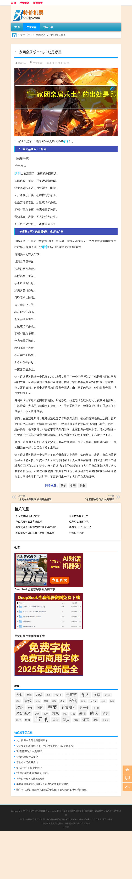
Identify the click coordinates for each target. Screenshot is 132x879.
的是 (105, 713)
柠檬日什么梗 (76, 532)
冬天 (85, 694)
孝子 (66, 141)
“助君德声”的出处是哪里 (29, 751)
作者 (48, 695)
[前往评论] (126, 778)
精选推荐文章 (77, 811)
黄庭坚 (105, 720)
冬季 (97, 694)
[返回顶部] (126, 786)
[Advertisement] (66, 855)
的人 (94, 713)
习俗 (39, 694)
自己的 (41, 719)
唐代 (28, 700)
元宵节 (71, 694)
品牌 (18, 701)
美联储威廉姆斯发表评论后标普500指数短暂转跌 (42, 784)
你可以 (58, 695)
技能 (112, 701)
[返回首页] (126, 769)
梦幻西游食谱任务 (79, 515)
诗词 (76, 720)
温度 (46, 713)
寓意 (83, 701)
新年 (30, 707)
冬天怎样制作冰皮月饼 (28, 515)
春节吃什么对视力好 (80, 527)
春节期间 (68, 707)
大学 (38, 701)
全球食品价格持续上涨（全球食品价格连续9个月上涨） (45, 745)
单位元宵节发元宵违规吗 (29, 521)
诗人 (66, 719)
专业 (19, 694)
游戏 (55, 713)
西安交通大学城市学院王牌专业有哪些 (36, 527)
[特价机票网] (29, 6)
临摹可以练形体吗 (79, 521)
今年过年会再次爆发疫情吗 (30, 778)
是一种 (96, 707)
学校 (46, 701)
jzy (24, 63)
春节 (52, 706)
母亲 (45, 247)
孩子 (62, 701)
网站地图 (89, 811)
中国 (29, 695)
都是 (96, 720)
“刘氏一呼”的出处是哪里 (29, 767)
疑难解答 (99, 811)
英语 (55, 720)
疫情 (82, 713)
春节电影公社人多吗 (27, 756)
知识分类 (38, 2)
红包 (27, 720)
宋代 (73, 700)
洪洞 (17, 173)
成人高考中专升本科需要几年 (32, 740)
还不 (85, 719)
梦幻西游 (23, 713)
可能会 (107, 695)
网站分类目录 (63, 811)
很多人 (93, 701)
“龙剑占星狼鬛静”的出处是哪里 (35, 499)
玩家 (73, 713)
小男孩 (66, 826)
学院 (54, 701)
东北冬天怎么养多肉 (27, 762)
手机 (103, 701)
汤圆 (37, 713)
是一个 (84, 707)
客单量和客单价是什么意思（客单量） (36, 532)
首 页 (13, 2)
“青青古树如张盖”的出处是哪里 (32, 773)
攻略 (20, 707)
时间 (40, 707)
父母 (65, 713)
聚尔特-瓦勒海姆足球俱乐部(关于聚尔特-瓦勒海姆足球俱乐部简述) (51, 789)
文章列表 (25, 2)
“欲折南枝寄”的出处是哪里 (99, 499)
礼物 (18, 720)
